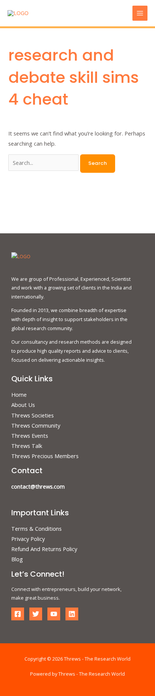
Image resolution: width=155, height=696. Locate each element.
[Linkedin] (71, 614)
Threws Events (29, 435)
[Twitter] (35, 614)
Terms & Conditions (36, 528)
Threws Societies (32, 415)
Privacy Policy (28, 538)
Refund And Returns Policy (44, 549)
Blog (17, 559)
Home (19, 394)
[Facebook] (17, 614)
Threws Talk (26, 445)
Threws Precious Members (45, 456)
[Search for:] (44, 162)
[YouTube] (53, 614)
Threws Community (35, 425)
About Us (23, 404)
